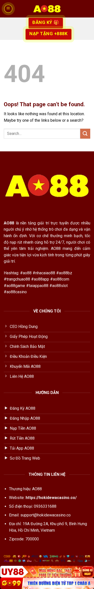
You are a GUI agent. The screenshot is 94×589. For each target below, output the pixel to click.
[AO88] (47, 8)
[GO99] (47, 583)
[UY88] (47, 571)
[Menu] (8, 9)
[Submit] (85, 133)
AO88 (9, 223)
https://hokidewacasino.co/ (51, 497)
